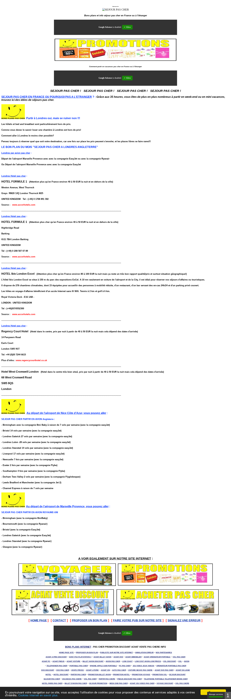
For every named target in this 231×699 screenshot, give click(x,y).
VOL (180, 661)
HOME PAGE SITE (66, 652)
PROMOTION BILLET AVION (99, 674)
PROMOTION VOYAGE (141, 674)
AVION (186, 661)
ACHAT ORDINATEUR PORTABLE (157, 657)
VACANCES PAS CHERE (72, 679)
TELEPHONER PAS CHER (57, 666)
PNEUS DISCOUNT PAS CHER (129, 679)
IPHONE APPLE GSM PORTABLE (103, 666)
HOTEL (48, 674)
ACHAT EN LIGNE (183, 670)
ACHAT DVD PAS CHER (164, 670)
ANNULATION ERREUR (144, 652)
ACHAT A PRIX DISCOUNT (56, 657)
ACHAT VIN (105, 670)
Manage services (216, 694)
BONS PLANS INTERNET (78, 647)
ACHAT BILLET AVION (102, 657)
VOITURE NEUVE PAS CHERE (140, 670)
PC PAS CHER (125, 666)
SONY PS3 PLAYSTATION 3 (80, 657)
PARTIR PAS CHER (78, 674)
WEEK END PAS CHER (118, 683)
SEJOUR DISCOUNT (177, 674)
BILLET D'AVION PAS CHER (76, 683)
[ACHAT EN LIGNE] (168, 614)
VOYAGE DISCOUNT (165, 683)
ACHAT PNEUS (58, 661)
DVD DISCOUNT (47, 670)
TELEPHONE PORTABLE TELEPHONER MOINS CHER (166, 679)
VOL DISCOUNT (169, 661)
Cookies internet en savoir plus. (38, 695)
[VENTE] (63, 614)
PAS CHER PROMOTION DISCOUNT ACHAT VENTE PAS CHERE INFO (129, 647)
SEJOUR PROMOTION (98, 683)
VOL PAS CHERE (182, 683)
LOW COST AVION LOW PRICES (148, 661)
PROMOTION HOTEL (121, 674)
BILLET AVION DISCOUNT (93, 661)
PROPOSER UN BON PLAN (87, 652)
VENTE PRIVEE (77, 670)
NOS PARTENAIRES (164, 652)
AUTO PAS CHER (119, 670)
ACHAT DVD (118, 657)
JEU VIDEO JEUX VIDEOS (143, 666)
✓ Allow (127, 27)
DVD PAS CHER (62, 670)
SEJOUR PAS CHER (52, 679)
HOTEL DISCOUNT (60, 674)
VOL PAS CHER (179, 657)
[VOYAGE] (67, 585)
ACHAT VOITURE (73, 661)
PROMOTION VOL (159, 674)
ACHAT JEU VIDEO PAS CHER (142, 683)
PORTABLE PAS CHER (79, 666)
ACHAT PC (46, 661)
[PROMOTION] (165, 585)
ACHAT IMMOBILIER (133, 657)
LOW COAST (127, 661)
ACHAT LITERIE (92, 670)
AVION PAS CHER (113, 661)
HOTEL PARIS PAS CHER (52, 683)
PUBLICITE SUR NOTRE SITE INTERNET (116, 652)
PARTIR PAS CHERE (107, 679)
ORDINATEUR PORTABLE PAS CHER (171, 666)
